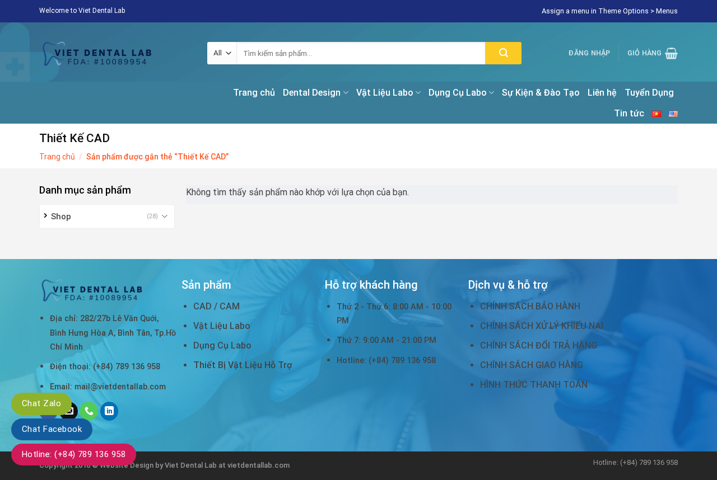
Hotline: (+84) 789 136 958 (73, 454)
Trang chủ (254, 92)
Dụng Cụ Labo (458, 92)
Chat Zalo (41, 403)
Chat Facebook (52, 429)
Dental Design (312, 92)
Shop (61, 216)
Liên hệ (602, 92)
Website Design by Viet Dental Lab (159, 465)
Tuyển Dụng (649, 92)
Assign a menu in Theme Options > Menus (610, 11)
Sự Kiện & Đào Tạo (541, 92)
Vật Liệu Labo (384, 92)
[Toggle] (165, 216)
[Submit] (503, 53)
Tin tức (629, 113)
